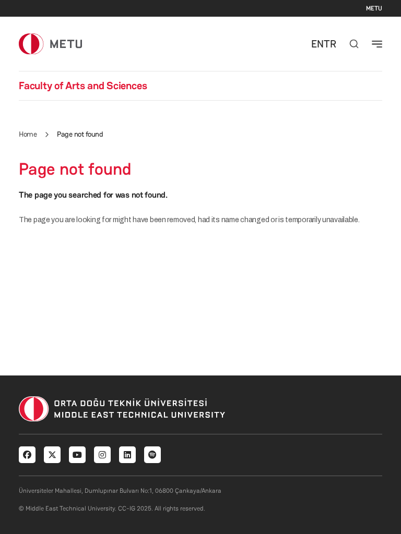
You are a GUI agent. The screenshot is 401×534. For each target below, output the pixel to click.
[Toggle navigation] (377, 44)
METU (374, 8)
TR (330, 44)
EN (317, 44)
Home (28, 134)
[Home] (50, 43)
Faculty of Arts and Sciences (83, 85)
